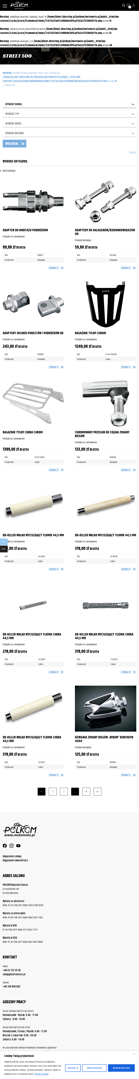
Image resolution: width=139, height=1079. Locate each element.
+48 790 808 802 (11, 987)
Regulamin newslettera (15, 860)
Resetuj (132, 152)
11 (86, 791)
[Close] (135, 1054)
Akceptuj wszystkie (121, 1068)
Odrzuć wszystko (94, 1068)
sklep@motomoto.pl (14, 975)
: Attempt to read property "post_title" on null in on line (60, 77)
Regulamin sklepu (12, 856)
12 (97, 791)
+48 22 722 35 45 (12, 970)
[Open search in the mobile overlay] (123, 5)
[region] (69, 1065)
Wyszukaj (11, 143)
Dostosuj (72, 1068)
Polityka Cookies (41, 1074)
